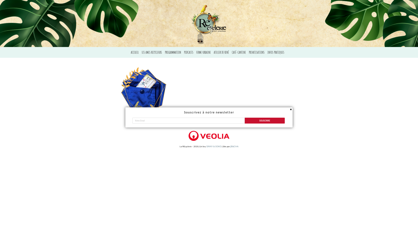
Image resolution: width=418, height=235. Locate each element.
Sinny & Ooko (213, 146)
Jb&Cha (234, 146)
